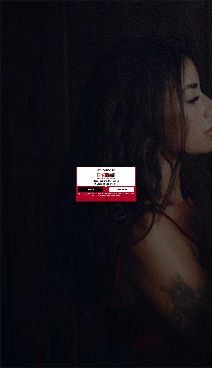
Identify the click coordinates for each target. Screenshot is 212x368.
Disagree (121, 189)
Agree (90, 189)
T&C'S (106, 198)
